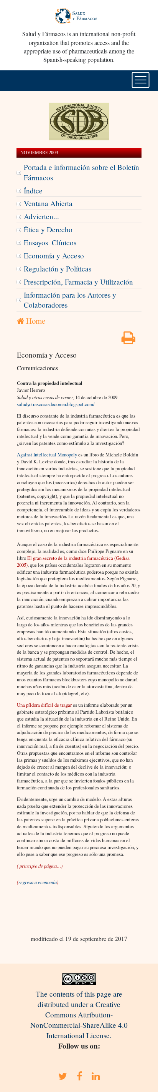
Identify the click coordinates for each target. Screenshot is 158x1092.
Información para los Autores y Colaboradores (70, 300)
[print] (128, 340)
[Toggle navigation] (141, 80)
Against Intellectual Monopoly (47, 454)
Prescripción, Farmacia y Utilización (78, 281)
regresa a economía (37, 882)
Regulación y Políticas (57, 268)
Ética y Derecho (48, 229)
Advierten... (41, 216)
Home (34, 320)
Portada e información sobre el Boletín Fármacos (81, 172)
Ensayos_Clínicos (50, 242)
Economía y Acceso (54, 255)
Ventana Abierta (48, 203)
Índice (33, 190)
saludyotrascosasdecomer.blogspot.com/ (56, 404)
